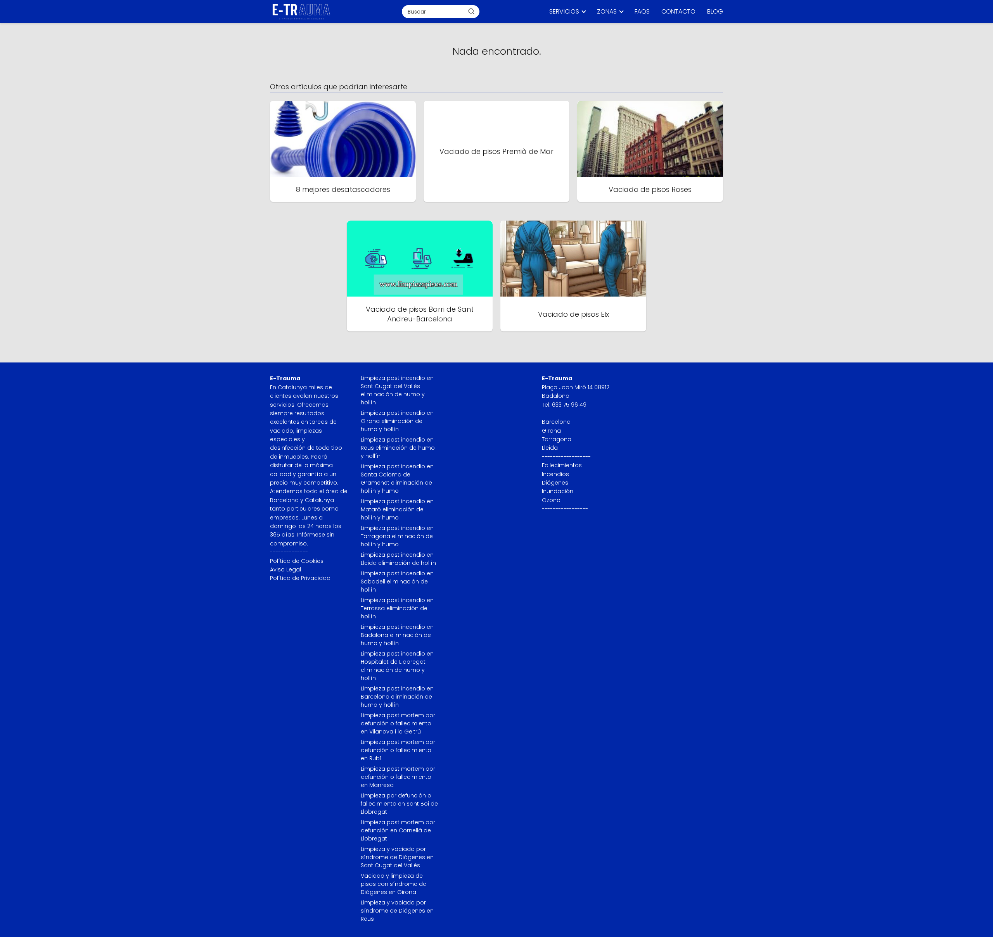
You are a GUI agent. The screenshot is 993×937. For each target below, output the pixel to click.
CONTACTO (678, 11)
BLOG (715, 11)
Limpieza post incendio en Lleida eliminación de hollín (398, 559)
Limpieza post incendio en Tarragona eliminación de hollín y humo (397, 536)
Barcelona (556, 422)
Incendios (555, 474)
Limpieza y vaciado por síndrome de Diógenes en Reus (397, 911)
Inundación (557, 491)
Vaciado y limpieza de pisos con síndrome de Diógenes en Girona (393, 884)
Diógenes (555, 483)
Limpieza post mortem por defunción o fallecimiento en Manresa (398, 777)
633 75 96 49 (569, 405)
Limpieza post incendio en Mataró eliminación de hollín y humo (397, 509)
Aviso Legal (285, 569)
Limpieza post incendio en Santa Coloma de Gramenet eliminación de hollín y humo (397, 478)
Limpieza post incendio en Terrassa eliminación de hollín (397, 608)
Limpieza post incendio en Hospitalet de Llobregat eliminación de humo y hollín (397, 666)
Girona (551, 431)
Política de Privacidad (300, 578)
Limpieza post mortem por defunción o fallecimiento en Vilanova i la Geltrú (398, 723)
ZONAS (607, 11)
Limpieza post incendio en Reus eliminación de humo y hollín (398, 448)
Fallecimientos (562, 465)
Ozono (551, 500)
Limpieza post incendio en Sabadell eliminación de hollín (397, 581)
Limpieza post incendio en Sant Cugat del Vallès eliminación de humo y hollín (397, 390)
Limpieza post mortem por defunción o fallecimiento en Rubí (398, 750)
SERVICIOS (564, 11)
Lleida (550, 448)
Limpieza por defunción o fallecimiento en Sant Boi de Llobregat (399, 804)
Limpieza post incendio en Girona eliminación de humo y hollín (397, 421)
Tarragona (556, 439)
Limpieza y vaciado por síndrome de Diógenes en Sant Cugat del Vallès (397, 857)
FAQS (642, 11)
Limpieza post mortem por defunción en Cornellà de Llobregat (398, 830)
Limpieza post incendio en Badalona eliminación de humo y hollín (397, 635)
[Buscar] (471, 11)
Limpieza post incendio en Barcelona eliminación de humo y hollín (397, 697)
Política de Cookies (297, 561)
